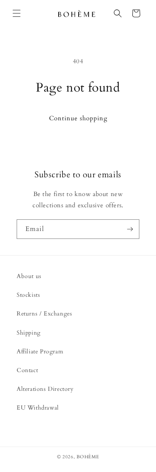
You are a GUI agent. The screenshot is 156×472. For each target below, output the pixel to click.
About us (29, 276)
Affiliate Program (40, 351)
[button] (16, 13)
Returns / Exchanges (44, 314)
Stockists (28, 295)
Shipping (29, 333)
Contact (27, 370)
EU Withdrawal (38, 408)
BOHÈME (88, 457)
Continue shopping (78, 118)
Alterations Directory (45, 389)
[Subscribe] (130, 229)
